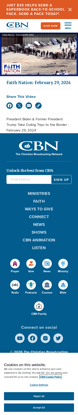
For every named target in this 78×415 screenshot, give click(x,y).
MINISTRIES (39, 193)
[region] (39, 384)
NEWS (39, 224)
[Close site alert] (70, 9)
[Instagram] (45, 338)
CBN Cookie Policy (50, 377)
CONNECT (39, 217)
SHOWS (39, 232)
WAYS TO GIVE (39, 209)
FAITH (39, 201)
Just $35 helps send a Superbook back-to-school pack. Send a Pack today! (35, 9)
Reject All (39, 396)
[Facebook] (9, 105)
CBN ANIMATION (39, 240)
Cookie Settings (39, 385)
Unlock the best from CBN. (30, 170)
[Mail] (29, 105)
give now (50, 25)
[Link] (38, 105)
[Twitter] (19, 105)
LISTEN (39, 248)
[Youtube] (20, 338)
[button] (66, 25)
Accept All (39, 407)
